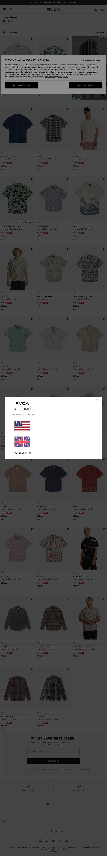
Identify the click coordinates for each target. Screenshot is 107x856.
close (98, 400)
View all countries (22, 453)
